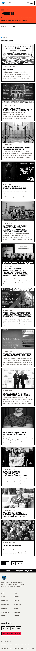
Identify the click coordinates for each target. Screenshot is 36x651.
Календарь (4, 608)
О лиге (3, 597)
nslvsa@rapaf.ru (6, 623)
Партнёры (17, 612)
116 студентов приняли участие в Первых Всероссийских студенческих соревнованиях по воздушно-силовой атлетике (15, 228)
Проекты (16, 600)
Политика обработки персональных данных (15, 645)
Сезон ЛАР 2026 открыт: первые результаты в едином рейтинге (14, 188)
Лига (2, 593)
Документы (17, 604)
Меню (31, 3)
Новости (16, 597)
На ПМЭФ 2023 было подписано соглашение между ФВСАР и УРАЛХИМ (16, 394)
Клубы (3, 616)
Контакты (17, 616)
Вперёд (19, 563)
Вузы (15, 593)
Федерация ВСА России (11, 633)
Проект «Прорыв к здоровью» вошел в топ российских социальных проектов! (17, 355)
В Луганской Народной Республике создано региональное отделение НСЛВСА (15, 473)
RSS (13, 27)
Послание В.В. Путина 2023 (12, 545)
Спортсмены (5, 612)
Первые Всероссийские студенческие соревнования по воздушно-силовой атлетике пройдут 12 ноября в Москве (17, 315)
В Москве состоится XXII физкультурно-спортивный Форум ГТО (17, 109)
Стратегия (4, 600)
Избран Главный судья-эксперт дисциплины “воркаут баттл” (14, 433)
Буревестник (5, 604)
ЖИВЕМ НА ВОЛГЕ (9, 69)
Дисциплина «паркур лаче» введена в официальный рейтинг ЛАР (16, 148)
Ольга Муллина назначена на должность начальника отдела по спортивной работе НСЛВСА (15, 515)
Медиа (16, 608)
